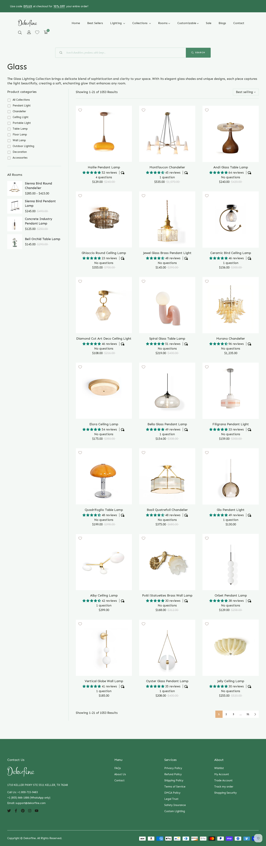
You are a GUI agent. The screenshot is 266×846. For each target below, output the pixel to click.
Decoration (20, 152)
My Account (221, 774)
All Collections (21, 99)
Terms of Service (174, 786)
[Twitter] (9, 810)
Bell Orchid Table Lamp (42, 239)
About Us (120, 774)
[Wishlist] (37, 32)
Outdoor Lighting (23, 146)
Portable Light (22, 123)
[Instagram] (29, 810)
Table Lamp (20, 128)
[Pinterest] (23, 810)
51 (247, 714)
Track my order (223, 786)
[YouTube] (36, 810)
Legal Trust (171, 799)
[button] (20, 32)
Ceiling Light (20, 117)
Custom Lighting (174, 811)
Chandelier (19, 111)
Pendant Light (22, 105)
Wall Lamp (19, 140)
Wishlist (219, 768)
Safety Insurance (175, 805)
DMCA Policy (172, 792)
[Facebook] (16, 810)
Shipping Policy (173, 780)
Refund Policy (173, 774)
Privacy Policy (173, 768)
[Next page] (255, 714)
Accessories (20, 157)
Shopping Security (225, 792)
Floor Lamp (20, 134)
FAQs (117, 768)
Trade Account (223, 780)
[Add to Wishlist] (80, 110)
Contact (119, 780)
